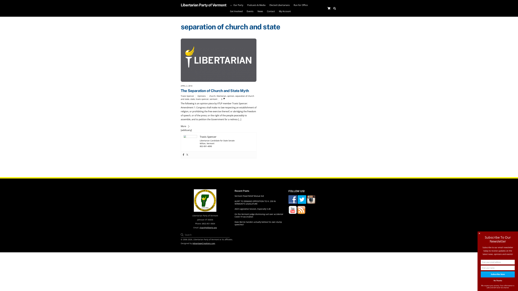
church (212, 96)
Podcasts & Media (256, 5)
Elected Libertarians (280, 5)
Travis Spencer (187, 96)
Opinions (201, 96)
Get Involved (236, 11)
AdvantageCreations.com (203, 243)
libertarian (221, 96)
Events (250, 11)
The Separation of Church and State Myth (215, 91)
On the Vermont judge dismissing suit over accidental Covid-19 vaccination (259, 215)
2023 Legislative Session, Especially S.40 (253, 209)
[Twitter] (187, 154)
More (183, 126)
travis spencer (202, 99)
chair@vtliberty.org (208, 227)
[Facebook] (183, 154)
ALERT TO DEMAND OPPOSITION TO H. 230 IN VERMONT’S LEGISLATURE (255, 202)
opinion (230, 96)
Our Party (238, 5)
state (192, 99)
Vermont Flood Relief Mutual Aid (249, 196)
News (260, 11)
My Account (285, 11)
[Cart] (329, 8)
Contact (271, 11)
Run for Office (301, 5)
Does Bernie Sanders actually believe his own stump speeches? (258, 223)
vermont (213, 99)
